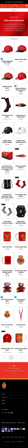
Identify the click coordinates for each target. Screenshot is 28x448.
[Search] (4, 6)
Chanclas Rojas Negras (20, 166)
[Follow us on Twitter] (5, 412)
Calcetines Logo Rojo (7, 116)
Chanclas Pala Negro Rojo (21, 116)
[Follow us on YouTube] (11, 412)
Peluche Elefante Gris (7, 300)
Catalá (7, 437)
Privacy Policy (13, 441)
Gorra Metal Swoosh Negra (7, 141)
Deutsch (11, 437)
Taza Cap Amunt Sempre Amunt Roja (7, 272)
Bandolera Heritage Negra (21, 222)
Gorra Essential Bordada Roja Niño (20, 90)
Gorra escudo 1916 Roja (7, 349)
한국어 (19, 437)
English (23, 437)
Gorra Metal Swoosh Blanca (21, 141)
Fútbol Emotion (21, 422)
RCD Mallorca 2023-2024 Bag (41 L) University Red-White (7, 168)
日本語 (16, 437)
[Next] (25, 357)
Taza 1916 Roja (7, 247)
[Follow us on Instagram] (8, 412)
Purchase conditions (20, 441)
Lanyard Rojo (20, 324)
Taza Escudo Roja (21, 247)
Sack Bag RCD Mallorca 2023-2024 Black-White (7, 196)
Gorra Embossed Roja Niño (7, 62)
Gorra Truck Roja (21, 59)
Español (3, 437)
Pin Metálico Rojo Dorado (21, 271)
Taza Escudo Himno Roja (20, 349)
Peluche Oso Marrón (21, 300)
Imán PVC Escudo (7, 324)
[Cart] (25, 6)
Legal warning (7, 441)
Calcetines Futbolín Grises (7, 222)
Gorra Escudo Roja (7, 87)
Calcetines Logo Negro (20, 195)
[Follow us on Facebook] (3, 412)
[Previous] (3, 357)
